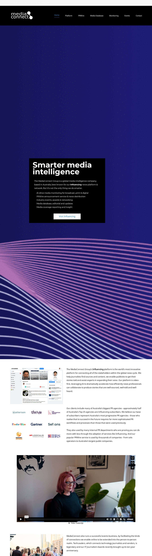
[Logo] (22, 16)
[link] (36, 369)
